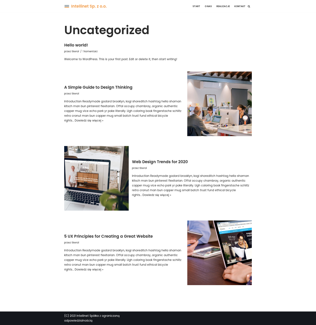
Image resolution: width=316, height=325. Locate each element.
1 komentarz (90, 51)
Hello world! (76, 45)
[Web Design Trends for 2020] (96, 178)
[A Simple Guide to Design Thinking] (219, 104)
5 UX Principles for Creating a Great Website (108, 236)
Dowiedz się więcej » (89, 120)
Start (196, 6)
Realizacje (223, 6)
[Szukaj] (249, 6)
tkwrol (75, 51)
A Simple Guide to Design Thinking (98, 87)
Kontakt (239, 6)
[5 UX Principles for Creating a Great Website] (219, 253)
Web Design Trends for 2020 (160, 161)
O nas (208, 6)
